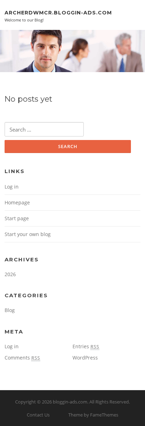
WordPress (85, 357)
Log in (12, 186)
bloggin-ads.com (70, 402)
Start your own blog (28, 234)
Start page (17, 218)
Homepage (17, 202)
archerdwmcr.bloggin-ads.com (58, 12)
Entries (85, 346)
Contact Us (38, 415)
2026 (10, 274)
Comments (22, 357)
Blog (10, 310)
